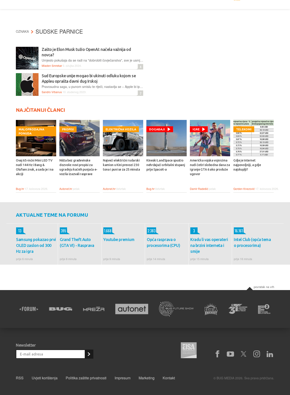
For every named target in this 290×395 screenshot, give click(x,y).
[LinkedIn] (270, 354)
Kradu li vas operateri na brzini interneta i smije (209, 245)
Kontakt (169, 377)
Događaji (157, 129)
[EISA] (189, 351)
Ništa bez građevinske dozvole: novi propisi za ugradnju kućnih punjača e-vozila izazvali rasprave (78, 167)
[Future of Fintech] (264, 309)
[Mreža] (94, 309)
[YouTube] (230, 354)
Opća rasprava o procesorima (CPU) (163, 242)
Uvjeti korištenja (45, 377)
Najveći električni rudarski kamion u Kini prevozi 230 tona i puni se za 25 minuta (121, 165)
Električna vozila (121, 129)
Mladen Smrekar (52, 65)
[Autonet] (132, 309)
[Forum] (29, 309)
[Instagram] (256, 354)
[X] (243, 354)
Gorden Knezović (244, 189)
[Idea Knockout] (211, 309)
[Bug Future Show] (176, 309)
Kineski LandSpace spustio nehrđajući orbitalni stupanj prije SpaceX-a (165, 165)
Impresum (122, 377)
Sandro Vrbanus (52, 92)
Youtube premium (118, 239)
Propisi (68, 129)
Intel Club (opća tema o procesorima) (252, 242)
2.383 (151, 231)
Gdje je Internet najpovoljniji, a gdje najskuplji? (247, 165)
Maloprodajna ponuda (31, 131)
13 (18, 231)
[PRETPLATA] (89, 354)
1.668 (107, 231)
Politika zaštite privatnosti (86, 377)
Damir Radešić (199, 189)
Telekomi (243, 129)
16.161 (238, 231)
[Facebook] (217, 354)
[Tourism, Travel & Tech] (238, 309)
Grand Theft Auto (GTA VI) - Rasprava (77, 242)
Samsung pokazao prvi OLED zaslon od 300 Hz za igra (36, 245)
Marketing (147, 377)
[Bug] (60, 309)
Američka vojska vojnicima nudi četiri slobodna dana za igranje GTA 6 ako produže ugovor (210, 167)
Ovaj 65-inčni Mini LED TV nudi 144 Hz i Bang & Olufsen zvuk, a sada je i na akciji (34, 167)
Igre (196, 129)
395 (63, 231)
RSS (20, 377)
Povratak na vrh (264, 287)
